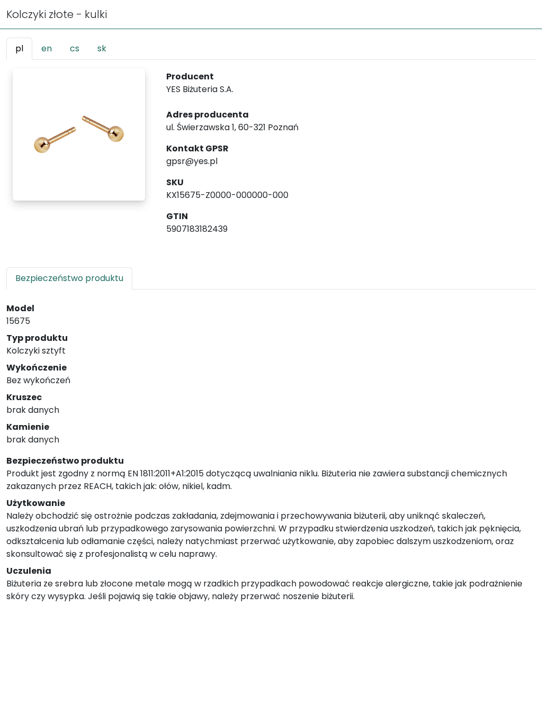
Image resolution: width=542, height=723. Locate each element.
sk (101, 48)
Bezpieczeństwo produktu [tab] (69, 278)
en (46, 48)
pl (19, 48)
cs (74, 48)
